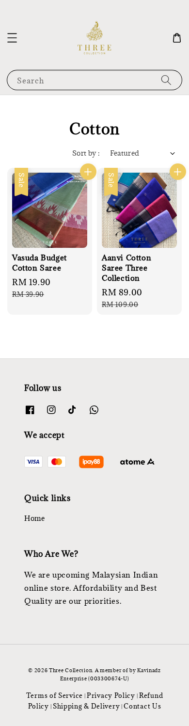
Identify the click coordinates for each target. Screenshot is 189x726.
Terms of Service (54, 695)
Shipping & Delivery (86, 706)
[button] (12, 37)
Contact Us (142, 706)
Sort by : (86, 153)
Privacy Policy (111, 695)
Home (34, 518)
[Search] (166, 79)
